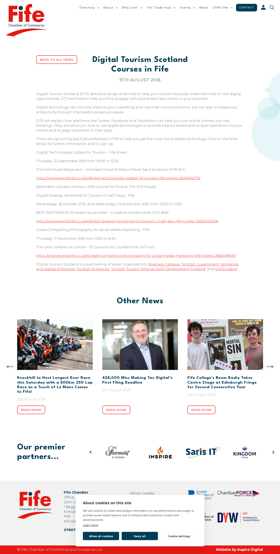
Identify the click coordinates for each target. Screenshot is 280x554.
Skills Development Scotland (180, 269)
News (203, 7)
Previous (10, 366)
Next (269, 366)
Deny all (140, 536)
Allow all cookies (101, 536)
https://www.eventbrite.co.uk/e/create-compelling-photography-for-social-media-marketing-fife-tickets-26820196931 (136, 256)
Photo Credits (142, 493)
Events (185, 7)
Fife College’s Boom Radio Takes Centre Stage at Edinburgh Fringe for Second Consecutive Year (222, 382)
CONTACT (246, 7)
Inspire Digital (250, 550)
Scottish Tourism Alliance (133, 269)
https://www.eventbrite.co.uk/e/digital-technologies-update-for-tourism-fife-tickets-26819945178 (118, 178)
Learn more (90, 525)
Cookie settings (179, 536)
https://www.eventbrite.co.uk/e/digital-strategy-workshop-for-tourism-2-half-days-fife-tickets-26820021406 (127, 221)
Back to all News (56, 59)
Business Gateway (164, 264)
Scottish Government (200, 264)
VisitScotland (226, 269)
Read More (31, 410)
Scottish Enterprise (93, 269)
